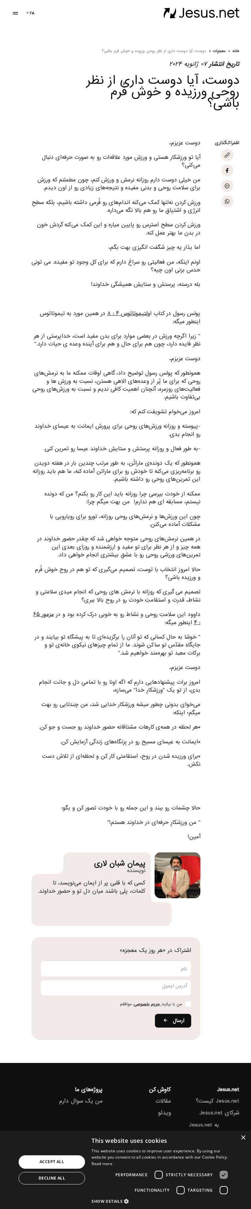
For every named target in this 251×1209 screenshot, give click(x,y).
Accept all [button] (52, 1161)
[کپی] (227, 155)
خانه (235, 51)
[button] (161, 1201)
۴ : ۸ (114, 313)
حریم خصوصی (147, 1004)
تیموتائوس (133, 313)
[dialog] (125, 1170)
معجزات (219, 51)
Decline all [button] (52, 1178)
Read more (102, 1163)
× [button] (243, 1137)
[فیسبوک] (227, 170)
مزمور (48, 614)
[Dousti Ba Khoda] (201, 13)
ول (148, 313)
